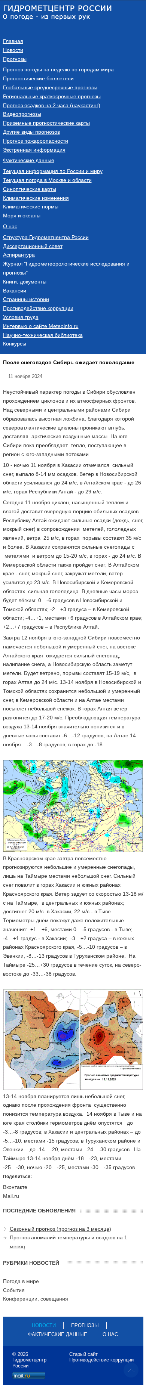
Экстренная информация (34, 150)
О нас (10, 226)
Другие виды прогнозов (31, 132)
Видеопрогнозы (22, 114)
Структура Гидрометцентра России (46, 237)
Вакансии (14, 291)
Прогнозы (15, 59)
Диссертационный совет (33, 246)
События (14, 1290)
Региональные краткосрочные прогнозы (52, 96)
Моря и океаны (21, 216)
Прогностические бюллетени (38, 78)
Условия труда (21, 317)
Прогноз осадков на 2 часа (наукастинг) (51, 105)
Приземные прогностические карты (46, 123)
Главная (13, 41)
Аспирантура (19, 255)
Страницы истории (26, 299)
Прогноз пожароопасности (35, 141)
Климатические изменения (36, 198)
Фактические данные (28, 160)
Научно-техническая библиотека (43, 335)
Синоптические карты (29, 189)
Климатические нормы (30, 207)
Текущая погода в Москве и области (47, 180)
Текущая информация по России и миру (53, 171)
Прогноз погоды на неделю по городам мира (58, 69)
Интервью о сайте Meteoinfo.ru (41, 326)
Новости (13, 50)
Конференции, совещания (35, 1299)
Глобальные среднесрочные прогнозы (50, 87)
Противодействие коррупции (38, 308)
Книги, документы (24, 282)
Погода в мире (21, 1281)
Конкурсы (14, 344)
